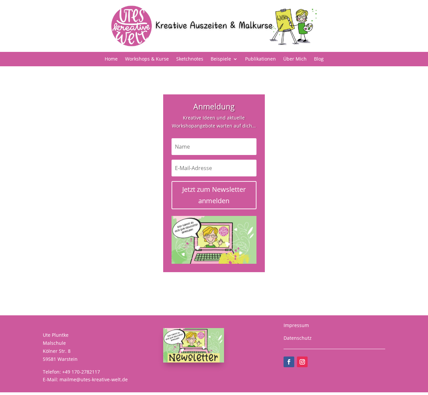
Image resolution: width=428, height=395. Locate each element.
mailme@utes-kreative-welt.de (94, 379)
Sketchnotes (189, 59)
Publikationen (260, 59)
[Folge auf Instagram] (302, 362)
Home (111, 59)
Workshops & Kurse (147, 59)
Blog (319, 59)
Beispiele (221, 59)
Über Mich (295, 59)
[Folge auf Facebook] (289, 362)
